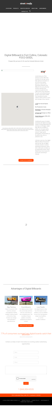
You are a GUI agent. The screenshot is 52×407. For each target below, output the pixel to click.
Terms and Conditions (26, 401)
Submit (26, 383)
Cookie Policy (35, 400)
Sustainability (45, 400)
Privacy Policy (26, 400)
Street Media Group (26, 3)
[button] (30, 11)
